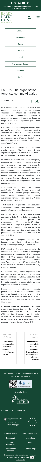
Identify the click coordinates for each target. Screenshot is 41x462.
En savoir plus (20, 460)
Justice (20, 44)
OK (32, 457)
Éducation (20, 31)
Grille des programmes (10, 443)
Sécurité (20, 70)
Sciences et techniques (20, 64)
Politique (20, 51)
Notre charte (30, 438)
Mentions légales (10, 434)
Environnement (20, 37)
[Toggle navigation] (38, 17)
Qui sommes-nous (30, 434)
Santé (20, 57)
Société (21, 77)
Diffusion (30, 442)
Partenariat (10, 438)
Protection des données (10, 450)
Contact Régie (30, 449)
